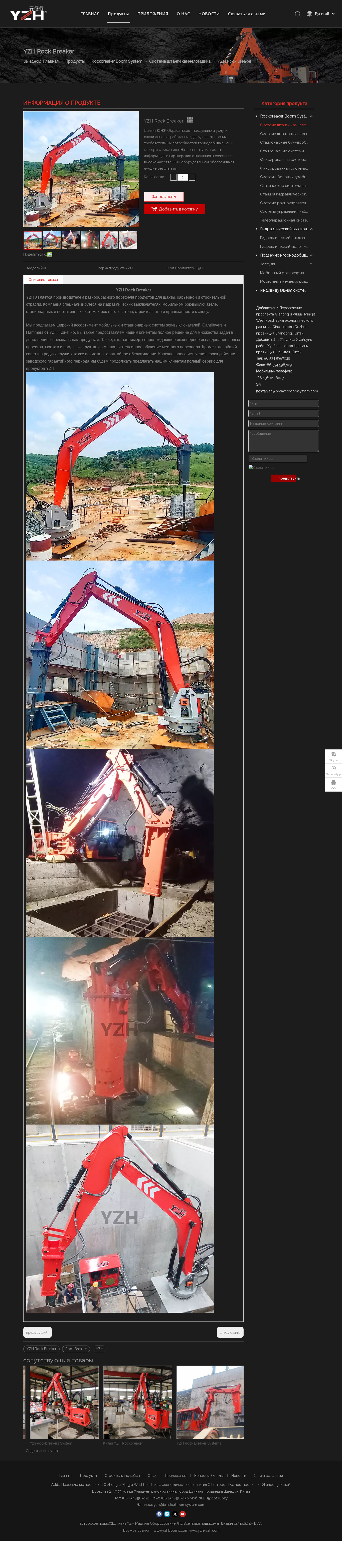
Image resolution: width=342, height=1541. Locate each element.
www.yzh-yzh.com (204, 1530)
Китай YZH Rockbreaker (49, 1443)
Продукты (118, 14)
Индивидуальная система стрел (287, 290)
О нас (152, 1476)
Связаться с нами (247, 14)
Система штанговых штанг (284, 134)
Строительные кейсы (122, 1476)
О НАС (183, 14)
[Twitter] (175, 1514)
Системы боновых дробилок (286, 177)
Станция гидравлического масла (287, 194)
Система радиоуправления (285, 203)
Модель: (34, 268)
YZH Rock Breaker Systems (125, 1443)
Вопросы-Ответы (209, 1476)
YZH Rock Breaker (41, 1349)
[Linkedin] (167, 1514)
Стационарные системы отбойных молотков (287, 151)
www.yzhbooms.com (171, 1530)
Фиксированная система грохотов (287, 159)
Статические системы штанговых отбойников (287, 185)
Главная (65, 1476)
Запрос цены (164, 196)
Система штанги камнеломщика (287, 125)
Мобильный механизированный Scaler (287, 281)
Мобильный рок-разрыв (282, 273)
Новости (238, 1476)
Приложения (176, 1476)
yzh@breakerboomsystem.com (179, 1505)
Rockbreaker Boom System (285, 116)
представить (287, 478)
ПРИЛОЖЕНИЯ (152, 14)
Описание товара (43, 280)
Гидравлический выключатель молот (287, 229)
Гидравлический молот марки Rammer (287, 246)
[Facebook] (159, 1514)
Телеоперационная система (285, 220)
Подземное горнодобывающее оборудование (287, 255)
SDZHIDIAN (253, 1523)
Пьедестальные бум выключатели (204, 1443)
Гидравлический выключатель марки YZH (287, 238)
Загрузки (268, 264)
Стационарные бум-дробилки (287, 142)
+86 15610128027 (214, 1498)
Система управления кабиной (287, 211)
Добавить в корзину (178, 209)
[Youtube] (183, 1514)
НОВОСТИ (209, 14)
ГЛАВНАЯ (90, 14)
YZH (99, 1349)
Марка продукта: (111, 268)
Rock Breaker (76, 1349)
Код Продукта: (179, 268)
